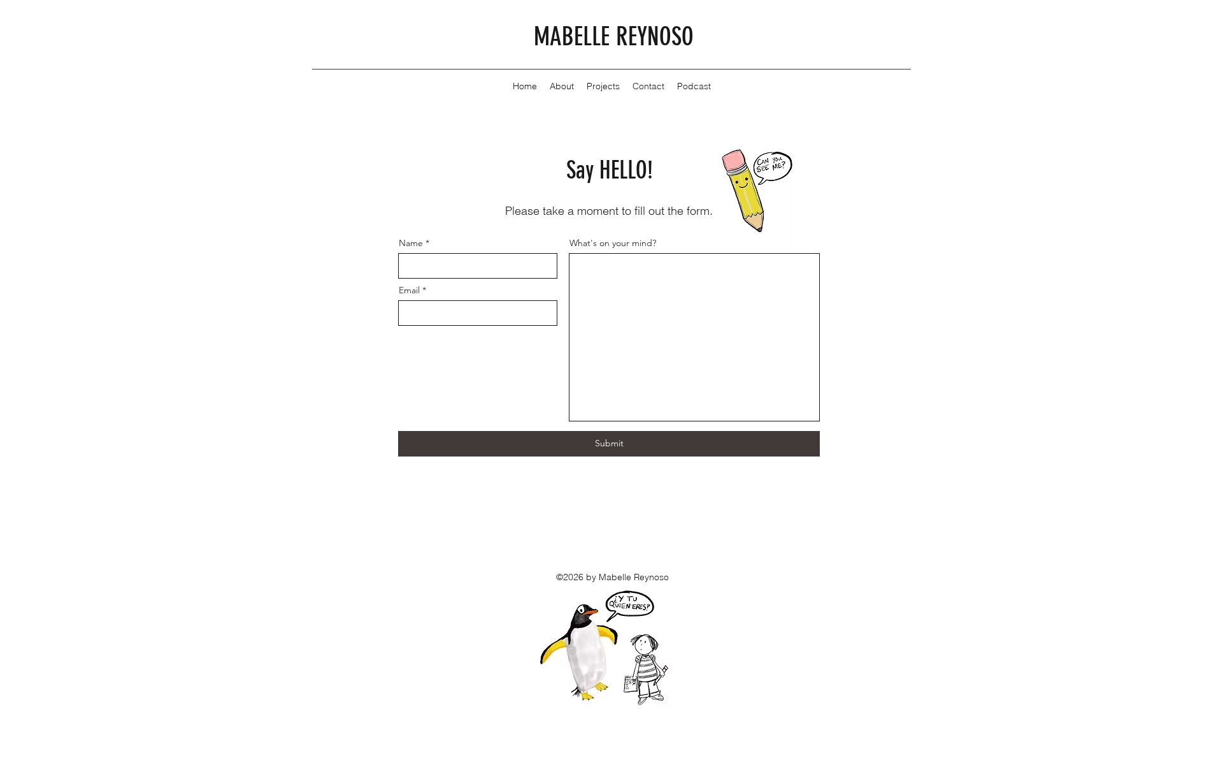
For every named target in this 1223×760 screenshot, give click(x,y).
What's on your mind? (612, 242)
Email (409, 290)
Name (411, 242)
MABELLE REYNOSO (614, 37)
